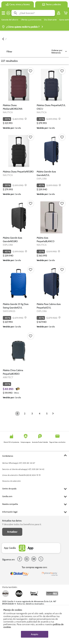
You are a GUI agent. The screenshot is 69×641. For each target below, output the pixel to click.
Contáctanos (7, 456)
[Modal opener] (25, 119)
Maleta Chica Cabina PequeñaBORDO (13, 372)
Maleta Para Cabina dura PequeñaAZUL (49, 306)
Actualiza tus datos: (12, 520)
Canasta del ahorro (9, 20)
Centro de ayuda (9, 488)
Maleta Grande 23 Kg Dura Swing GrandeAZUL (15, 306)
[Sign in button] (58, 13)
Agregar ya (19, 98)
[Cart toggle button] (66, 13)
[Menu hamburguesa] (3, 13)
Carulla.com (7, 496)
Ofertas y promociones (31, 20)
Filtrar (9, 51)
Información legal (9, 512)
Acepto (34, 634)
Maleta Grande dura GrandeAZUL (46, 173)
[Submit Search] (15, 13)
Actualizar (12, 531)
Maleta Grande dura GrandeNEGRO (12, 239)
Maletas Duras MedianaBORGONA (12, 107)
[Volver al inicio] (8, 13)
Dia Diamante (50, 20)
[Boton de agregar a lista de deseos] (31, 71)
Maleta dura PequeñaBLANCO (45, 239)
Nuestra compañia (10, 504)
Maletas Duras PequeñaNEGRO (18, 171)
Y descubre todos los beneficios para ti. (22, 524)
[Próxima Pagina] (53, 413)
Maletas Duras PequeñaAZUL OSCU (51, 107)
